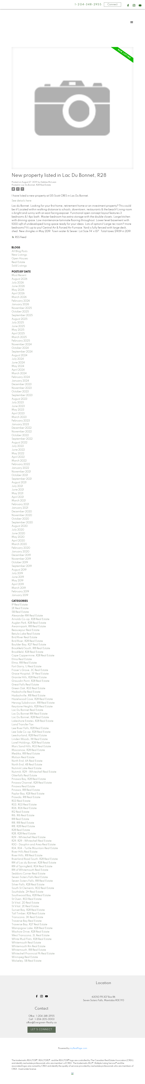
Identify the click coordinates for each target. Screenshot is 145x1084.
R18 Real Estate (20, 819)
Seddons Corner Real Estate (28, 873)
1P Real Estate (20, 604)
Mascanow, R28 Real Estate (28, 750)
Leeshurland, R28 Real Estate (29, 735)
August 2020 (20, 526)
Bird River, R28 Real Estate (27, 641)
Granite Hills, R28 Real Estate (29, 677)
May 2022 (18, 453)
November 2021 (21, 471)
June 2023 (18, 406)
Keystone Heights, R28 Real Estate (32, 706)
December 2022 (22, 428)
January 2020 (20, 551)
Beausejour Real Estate (26, 630)
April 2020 (18, 540)
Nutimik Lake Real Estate (26, 768)
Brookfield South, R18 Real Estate (31, 648)
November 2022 (22, 431)
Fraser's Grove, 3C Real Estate (30, 670)
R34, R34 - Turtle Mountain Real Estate (35, 848)
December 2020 (22, 511)
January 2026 (20, 304)
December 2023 (22, 384)
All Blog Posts (19, 251)
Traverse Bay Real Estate (27, 921)
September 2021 (22, 479)
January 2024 (20, 381)
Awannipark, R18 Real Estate (29, 626)
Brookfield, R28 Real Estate (27, 652)
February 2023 (21, 420)
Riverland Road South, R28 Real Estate (35, 859)
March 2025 (19, 337)
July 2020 (18, 530)
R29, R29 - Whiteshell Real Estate (32, 841)
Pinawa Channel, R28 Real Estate (32, 783)
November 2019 (21, 559)
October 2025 (20, 311)
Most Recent (19, 275)
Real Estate (18, 262)
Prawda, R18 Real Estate (26, 797)
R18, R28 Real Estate (23, 826)
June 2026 (18, 286)
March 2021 (19, 500)
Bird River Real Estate (24, 637)
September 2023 (22, 395)
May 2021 (17, 493)
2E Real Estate (20, 608)
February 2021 (20, 504)
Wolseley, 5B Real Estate (26, 961)
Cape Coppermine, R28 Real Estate (33, 655)
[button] (128, 5)
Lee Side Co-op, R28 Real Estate (31, 732)
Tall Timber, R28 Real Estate (28, 913)
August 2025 (19, 319)
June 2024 (18, 362)
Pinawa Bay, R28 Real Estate (29, 779)
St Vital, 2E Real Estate (25, 906)
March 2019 (19, 588)
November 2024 (22, 344)
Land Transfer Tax (22, 724)
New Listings (19, 255)
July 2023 (18, 402)
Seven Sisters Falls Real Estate (30, 877)
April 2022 (18, 457)
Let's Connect (41, 1029)
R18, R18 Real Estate (23, 823)
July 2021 (17, 486)
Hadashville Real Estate (26, 692)
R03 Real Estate (21, 801)
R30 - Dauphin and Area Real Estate (34, 844)
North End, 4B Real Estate (27, 764)
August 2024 (19, 355)
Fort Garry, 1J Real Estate (26, 666)
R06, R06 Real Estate (24, 808)
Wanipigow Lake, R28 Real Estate (32, 928)
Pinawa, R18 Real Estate (26, 790)
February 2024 (21, 377)
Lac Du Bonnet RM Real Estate (30, 714)
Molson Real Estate (23, 757)
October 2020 (20, 519)
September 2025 (22, 315)
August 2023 (19, 399)
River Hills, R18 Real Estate (27, 855)
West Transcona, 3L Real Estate (31, 935)
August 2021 (19, 482)
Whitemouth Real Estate (26, 942)
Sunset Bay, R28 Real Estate (28, 910)
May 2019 (17, 580)
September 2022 (22, 439)
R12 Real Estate (20, 812)
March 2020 (19, 544)
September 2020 (22, 522)
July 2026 (18, 282)
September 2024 (22, 351)
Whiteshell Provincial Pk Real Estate (33, 953)
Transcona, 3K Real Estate (27, 917)
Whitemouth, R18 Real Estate (29, 950)
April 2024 (18, 370)
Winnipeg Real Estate (25, 957)
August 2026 (19, 279)
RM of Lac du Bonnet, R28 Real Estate (34, 862)
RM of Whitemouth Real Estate (30, 870)
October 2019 (20, 562)
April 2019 (18, 584)
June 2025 (18, 326)
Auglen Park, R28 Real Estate (29, 623)
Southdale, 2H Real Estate (27, 892)
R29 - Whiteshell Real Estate (29, 837)
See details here (21, 201)
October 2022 (20, 435)
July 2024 (18, 359)
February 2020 (21, 548)
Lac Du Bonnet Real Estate (27, 710)
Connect (112, 4)
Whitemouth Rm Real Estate (28, 946)
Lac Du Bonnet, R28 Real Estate (36, 185)
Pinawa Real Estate (23, 786)
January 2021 (20, 508)
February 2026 (21, 301)
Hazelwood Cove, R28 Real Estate (32, 699)
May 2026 (18, 290)
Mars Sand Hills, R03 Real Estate (31, 746)
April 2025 (18, 333)
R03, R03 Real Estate (24, 804)
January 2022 (20, 468)
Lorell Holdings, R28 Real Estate (31, 743)
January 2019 (20, 595)
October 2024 (20, 348)
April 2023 (18, 413)
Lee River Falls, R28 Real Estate (30, 728)
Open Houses (20, 258)
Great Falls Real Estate (25, 684)
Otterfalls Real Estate (24, 775)
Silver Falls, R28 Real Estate (28, 884)
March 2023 (19, 417)
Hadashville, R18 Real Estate (28, 695)
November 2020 (22, 515)
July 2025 (18, 322)
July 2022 (18, 446)
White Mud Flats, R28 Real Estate (32, 939)
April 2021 (18, 497)
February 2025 (21, 341)
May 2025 (18, 330)
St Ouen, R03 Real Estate (27, 899)
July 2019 (17, 573)
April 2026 (18, 293)
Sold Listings (19, 266)
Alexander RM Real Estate (27, 615)
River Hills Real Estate (25, 852)
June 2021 (18, 489)
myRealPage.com (78, 1048)
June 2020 (18, 533)
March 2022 (19, 461)
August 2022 (19, 442)
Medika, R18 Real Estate (26, 753)
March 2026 (19, 297)
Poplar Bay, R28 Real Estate (28, 793)
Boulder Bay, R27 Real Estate (29, 644)
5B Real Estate (20, 612)
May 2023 (18, 410)
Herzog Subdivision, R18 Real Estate (33, 703)
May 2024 (18, 366)
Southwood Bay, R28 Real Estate (31, 895)
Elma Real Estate (22, 659)
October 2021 (20, 475)
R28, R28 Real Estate (24, 833)
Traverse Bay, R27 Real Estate (29, 924)
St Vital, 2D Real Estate (25, 903)
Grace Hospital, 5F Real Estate (30, 673)
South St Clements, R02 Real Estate (33, 888)
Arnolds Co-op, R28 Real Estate (30, 619)
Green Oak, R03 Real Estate (28, 688)
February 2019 (20, 591)
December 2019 (21, 555)
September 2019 (22, 566)
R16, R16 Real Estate (23, 815)
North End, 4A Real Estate (27, 761)
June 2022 (18, 450)
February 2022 (21, 464)
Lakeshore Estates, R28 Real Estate (32, 721)
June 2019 (18, 577)
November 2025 (22, 308)
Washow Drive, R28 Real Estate (30, 932)
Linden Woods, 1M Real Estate (30, 739)
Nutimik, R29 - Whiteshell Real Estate (34, 772)
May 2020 (18, 537)
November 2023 (22, 388)
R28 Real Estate (21, 830)
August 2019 (19, 570)
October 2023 (20, 391)
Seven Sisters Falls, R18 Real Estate (32, 881)
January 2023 (20, 424)
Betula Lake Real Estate (26, 634)
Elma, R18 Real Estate (24, 663)
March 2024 (19, 373)
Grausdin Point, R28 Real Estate (30, 681)
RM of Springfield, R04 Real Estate (32, 866)
